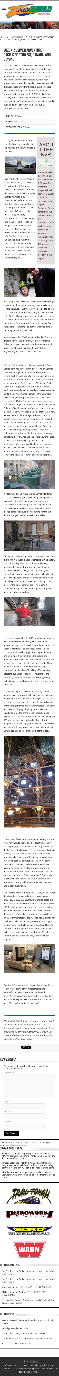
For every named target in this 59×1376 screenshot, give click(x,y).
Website (7, 1121)
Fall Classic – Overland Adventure (17, 1343)
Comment (9, 1072)
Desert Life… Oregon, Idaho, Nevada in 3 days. (24, 1333)
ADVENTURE (17, 37)
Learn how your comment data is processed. (25, 1143)
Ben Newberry (8, 1279)
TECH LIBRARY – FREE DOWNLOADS (35, 1287)
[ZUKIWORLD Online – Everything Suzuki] (29, 10)
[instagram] (37, 1361)
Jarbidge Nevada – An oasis (15, 1328)
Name (7, 1101)
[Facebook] (24, 1361)
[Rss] (21, 1361)
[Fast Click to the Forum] (29, 25)
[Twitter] (27, 1361)
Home (5, 37)
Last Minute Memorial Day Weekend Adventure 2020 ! (27, 1338)
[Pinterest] (31, 1361)
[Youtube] (34, 1361)
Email (7, 1111)
